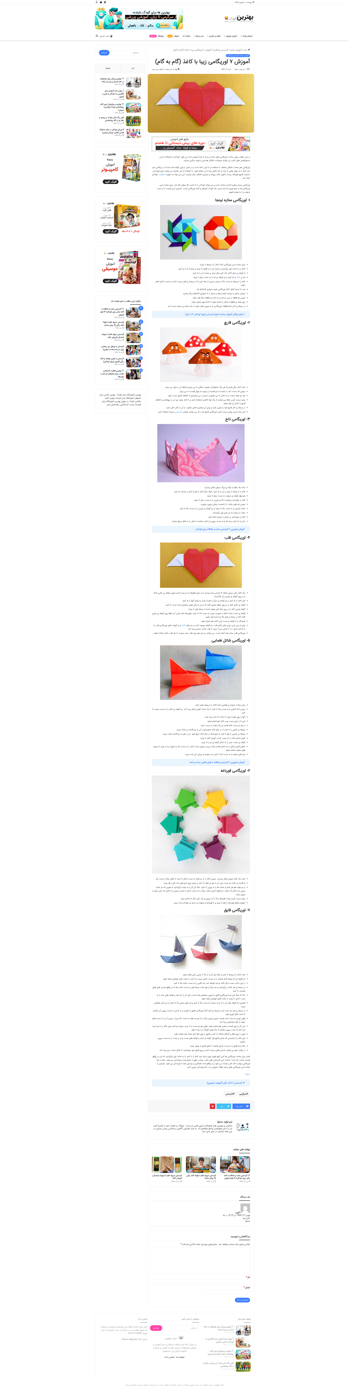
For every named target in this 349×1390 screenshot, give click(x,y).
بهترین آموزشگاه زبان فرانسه (125, 399)
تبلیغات (179, 36)
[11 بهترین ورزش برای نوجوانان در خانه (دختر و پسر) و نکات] (133, 82)
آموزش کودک (103, 36)
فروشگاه (197, 36)
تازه (133, 68)
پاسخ (248, 1222)
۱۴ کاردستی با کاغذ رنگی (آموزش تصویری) (225, 1084)
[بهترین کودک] (110, 18)
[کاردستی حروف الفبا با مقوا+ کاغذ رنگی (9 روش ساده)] (201, 1166)
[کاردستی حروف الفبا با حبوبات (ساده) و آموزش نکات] (167, 1166)
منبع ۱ (247, 1075)
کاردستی (178, 413)
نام (248, 1277)
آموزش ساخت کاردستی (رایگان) (231, 50)
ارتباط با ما (165, 36)
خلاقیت (247, 179)
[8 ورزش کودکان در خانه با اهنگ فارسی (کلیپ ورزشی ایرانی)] (133, 133)
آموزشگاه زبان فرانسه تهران (130, 396)
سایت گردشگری (107, 399)
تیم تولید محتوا (225, 1123)
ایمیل (247, 1287)
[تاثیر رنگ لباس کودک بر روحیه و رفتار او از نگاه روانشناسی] (133, 120)
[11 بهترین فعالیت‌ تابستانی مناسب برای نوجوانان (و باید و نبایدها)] (133, 372)
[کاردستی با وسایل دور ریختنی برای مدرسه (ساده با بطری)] (133, 348)
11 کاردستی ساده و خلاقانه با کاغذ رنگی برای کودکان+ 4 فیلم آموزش (111, 310)
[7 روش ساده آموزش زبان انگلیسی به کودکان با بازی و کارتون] (133, 94)
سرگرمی (242, 1095)
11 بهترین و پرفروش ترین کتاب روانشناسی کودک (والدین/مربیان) (112, 107)
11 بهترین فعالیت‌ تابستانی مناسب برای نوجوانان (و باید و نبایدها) (112, 371)
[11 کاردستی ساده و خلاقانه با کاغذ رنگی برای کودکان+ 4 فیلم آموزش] (235, 1166)
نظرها (107, 68)
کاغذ (238, 278)
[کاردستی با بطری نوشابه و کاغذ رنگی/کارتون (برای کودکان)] (133, 360)
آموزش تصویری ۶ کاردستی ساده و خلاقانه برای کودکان (220, 531)
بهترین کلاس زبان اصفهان (109, 393)
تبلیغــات (179, 1356)
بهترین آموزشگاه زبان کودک (130, 393)
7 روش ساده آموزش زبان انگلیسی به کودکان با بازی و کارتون (113, 93)
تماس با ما (171, 1356)
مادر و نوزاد (152, 36)
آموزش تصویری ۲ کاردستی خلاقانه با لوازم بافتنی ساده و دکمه (216, 764)
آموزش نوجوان (119, 36)
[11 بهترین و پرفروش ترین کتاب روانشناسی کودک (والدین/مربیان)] (133, 107)
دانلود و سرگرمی (136, 36)
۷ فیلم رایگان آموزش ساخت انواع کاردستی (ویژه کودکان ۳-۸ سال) (214, 316)
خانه (246, 50)
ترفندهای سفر (135, 402)
